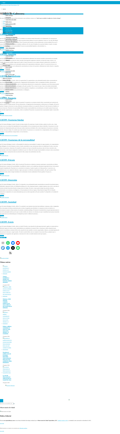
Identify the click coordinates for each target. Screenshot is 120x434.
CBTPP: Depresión (8, 180)
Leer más (2, 47)
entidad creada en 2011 (63, 420)
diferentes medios (23, 428)
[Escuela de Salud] (4, 258)
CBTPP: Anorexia (8, 54)
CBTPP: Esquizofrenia (10, 76)
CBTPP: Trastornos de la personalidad (17, 140)
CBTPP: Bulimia (7, 34)
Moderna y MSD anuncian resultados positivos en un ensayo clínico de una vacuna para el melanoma (7, 303)
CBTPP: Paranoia (8, 98)
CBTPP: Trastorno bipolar (12, 120)
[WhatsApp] (0, 433)
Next (5, 237)
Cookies (2, 394)
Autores (1, 388)
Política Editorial (3, 392)
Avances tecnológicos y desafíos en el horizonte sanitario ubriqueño (7, 279)
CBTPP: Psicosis (7, 160)
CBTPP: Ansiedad (8, 202)
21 (3, 237)
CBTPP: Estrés (7, 222)
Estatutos (74, 397)
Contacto (2, 390)
